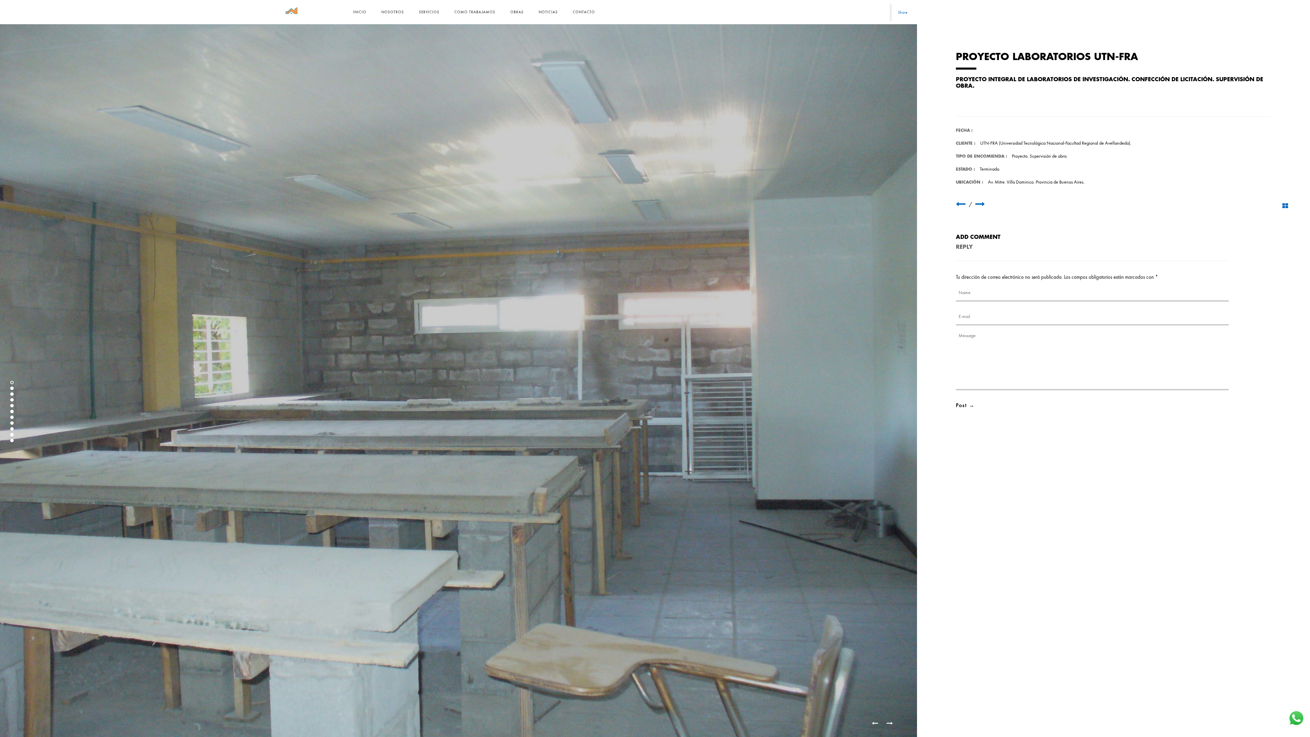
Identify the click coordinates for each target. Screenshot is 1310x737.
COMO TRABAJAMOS (474, 12)
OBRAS (517, 12)
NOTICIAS (548, 12)
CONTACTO (584, 12)
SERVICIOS (429, 12)
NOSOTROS (392, 12)
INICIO (359, 12)
